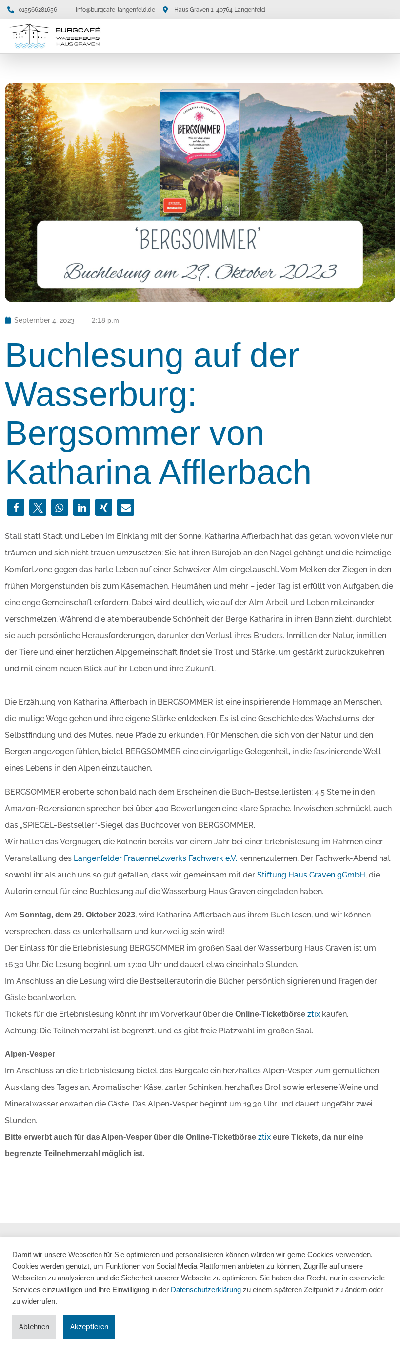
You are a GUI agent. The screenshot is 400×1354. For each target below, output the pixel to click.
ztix (313, 1014)
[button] (383, 36)
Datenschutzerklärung (206, 1290)
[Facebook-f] (364, 9)
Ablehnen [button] (34, 1327)
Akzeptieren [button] (89, 1327)
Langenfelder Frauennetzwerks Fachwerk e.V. (155, 858)
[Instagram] (383, 9)
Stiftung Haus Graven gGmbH (311, 874)
